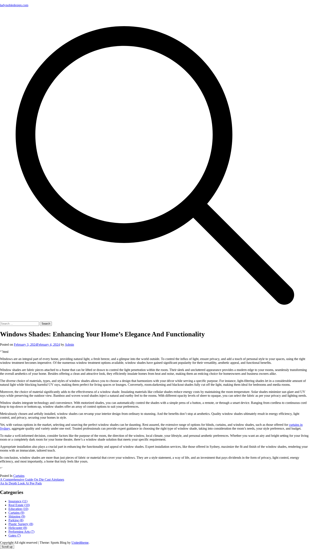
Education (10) (18, 509)
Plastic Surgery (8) (20, 524)
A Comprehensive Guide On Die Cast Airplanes (32, 479)
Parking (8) (15, 520)
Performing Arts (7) (21, 531)
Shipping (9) (16, 516)
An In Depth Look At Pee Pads (21, 483)
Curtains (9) (16, 512)
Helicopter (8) (17, 528)
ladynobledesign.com (14, 5)
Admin (69, 344)
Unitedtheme (80, 542)
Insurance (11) (17, 501)
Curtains (18, 476)
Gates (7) (14, 535)
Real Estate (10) (19, 505)
